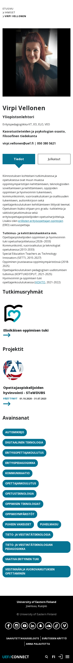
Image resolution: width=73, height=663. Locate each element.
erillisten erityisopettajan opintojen (40, 221)
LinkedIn (32, 626)
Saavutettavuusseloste (22, 638)
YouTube (24, 626)
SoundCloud (48, 626)
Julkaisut (54, 159)
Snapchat (40, 626)
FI (53, 656)
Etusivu (8, 8)
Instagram (16, 626)
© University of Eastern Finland (36, 608)
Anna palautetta (38, 643)
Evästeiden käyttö (54, 638)
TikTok (56, 626)
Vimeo (64, 626)
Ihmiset (10, 12)
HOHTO (40, 282)
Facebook (8, 626)
